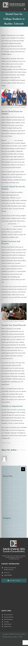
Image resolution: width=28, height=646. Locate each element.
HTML (20, 637)
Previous (18, 28)
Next (24, 28)
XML (15, 637)
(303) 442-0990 (8, 575)
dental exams (10, 140)
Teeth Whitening (8, 530)
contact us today (15, 438)
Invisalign (4, 223)
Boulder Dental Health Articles (12, 526)
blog (5, 521)
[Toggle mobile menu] (25, 9)
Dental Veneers (7, 624)
